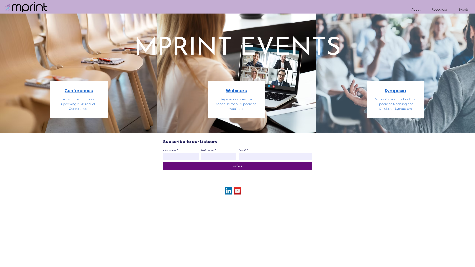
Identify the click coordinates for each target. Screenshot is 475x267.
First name (170, 150)
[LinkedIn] (228, 191)
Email (243, 150)
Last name (208, 150)
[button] (436, 9)
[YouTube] (237, 191)
